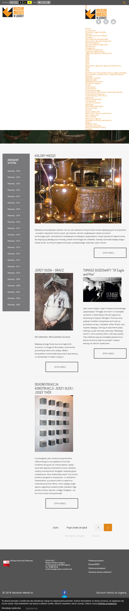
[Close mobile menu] (86, 8)
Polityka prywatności (96, 560)
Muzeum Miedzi (105, 592)
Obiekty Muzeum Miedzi (96, 35)
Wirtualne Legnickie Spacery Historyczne (103, 66)
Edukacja (89, 97)
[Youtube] (113, 22)
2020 (87, 71)
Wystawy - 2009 (14, 279)
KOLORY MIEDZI (45, 155)
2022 (87, 62)
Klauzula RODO (94, 564)
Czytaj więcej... (109, 253)
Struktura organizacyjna (95, 32)
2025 (87, 57)
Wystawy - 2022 (14, 196)
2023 (87, 60)
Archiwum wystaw (93, 83)
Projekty (88, 37)
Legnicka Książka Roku (95, 51)
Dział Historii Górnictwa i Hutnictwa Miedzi (104, 92)
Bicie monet (90, 117)
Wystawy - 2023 (14, 190)
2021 (87, 69)
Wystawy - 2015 (14, 241)
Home (88, 28)
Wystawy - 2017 (14, 228)
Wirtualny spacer (92, 43)
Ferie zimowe (91, 108)
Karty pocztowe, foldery (95, 127)
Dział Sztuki (90, 87)
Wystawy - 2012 (14, 260)
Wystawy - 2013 (14, 253)
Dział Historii (90, 88)
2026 (87, 55)
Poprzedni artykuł (77, 527)
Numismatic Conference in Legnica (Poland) (104, 74)
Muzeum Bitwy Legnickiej (96, 44)
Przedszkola (90, 101)
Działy (88, 85)
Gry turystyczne (92, 115)
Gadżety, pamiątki (93, 126)
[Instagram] (106, 22)
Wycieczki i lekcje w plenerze (98, 113)
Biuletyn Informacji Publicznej (21, 560)
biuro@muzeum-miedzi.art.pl (61, 569)
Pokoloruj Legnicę (93, 118)
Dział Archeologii (92, 90)
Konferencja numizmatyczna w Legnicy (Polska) (105, 73)
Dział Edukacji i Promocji (96, 95)
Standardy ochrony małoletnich (100, 572)
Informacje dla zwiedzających (98, 41)
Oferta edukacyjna (93, 99)
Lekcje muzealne (93, 103)
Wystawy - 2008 (14, 285)
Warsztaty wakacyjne (94, 106)
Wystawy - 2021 (14, 203)
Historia (88, 34)
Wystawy (88, 76)
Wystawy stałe (91, 80)
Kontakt (88, 129)
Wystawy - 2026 (14, 171)
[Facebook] (98, 22)
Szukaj (124, 2)
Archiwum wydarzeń (94, 50)
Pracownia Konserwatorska (96, 39)
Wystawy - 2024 (14, 183)
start (55, 527)
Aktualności (90, 46)
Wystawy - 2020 (14, 209)
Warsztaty (89, 104)
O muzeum (90, 30)
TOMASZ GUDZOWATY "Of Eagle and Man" (103, 272)
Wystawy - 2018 (14, 222)
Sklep (87, 122)
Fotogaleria (90, 48)
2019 (87, 64)
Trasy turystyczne (92, 111)
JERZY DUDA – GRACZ (49, 270)
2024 (87, 58)
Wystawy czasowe (92, 78)
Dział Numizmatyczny (94, 94)
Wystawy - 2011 (14, 266)
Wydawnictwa (91, 124)
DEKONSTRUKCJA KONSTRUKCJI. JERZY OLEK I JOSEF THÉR (54, 388)
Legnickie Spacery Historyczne (98, 53)
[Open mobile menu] (86, 6)
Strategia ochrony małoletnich (98, 120)
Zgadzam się (31, 608)
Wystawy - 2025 (14, 177)
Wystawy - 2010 (14, 273)
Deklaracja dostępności (97, 568)
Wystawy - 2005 (14, 304)
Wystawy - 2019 (14, 215)
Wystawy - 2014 (14, 247)
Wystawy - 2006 (14, 298)
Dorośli (88, 110)
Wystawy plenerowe (93, 81)
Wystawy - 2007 (14, 292)
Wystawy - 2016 (14, 234)
